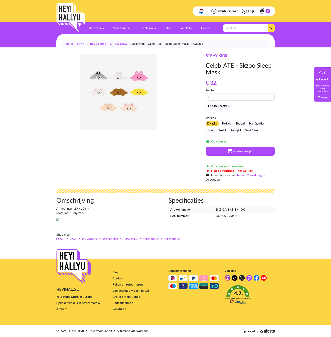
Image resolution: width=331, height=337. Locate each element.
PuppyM (236, 130)
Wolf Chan (251, 130)
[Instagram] (227, 279)
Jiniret (210, 130)
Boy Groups (98, 43)
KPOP (81, 43)
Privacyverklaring (100, 330)
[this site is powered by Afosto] (259, 331)
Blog (115, 272)
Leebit (222, 130)
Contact (117, 278)
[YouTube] (264, 279)
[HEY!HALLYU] (70, 17)
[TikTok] (235, 279)
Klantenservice (228, 11)
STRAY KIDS (118, 43)
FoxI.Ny (226, 123)
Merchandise (109, 238)
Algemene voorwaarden (132, 330)
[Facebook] (256, 279)
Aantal (210, 90)
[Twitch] (249, 279)
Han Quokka (256, 123)
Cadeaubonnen (122, 302)
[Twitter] (242, 279)
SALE (61, 238)
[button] (249, 295)
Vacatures (119, 309)
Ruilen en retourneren (127, 284)
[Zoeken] (271, 28)
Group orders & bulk (126, 296)
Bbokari (240, 123)
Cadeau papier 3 (220, 106)
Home (69, 43)
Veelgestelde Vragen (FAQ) (130, 290)
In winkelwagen (242, 151)
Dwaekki (212, 123)
